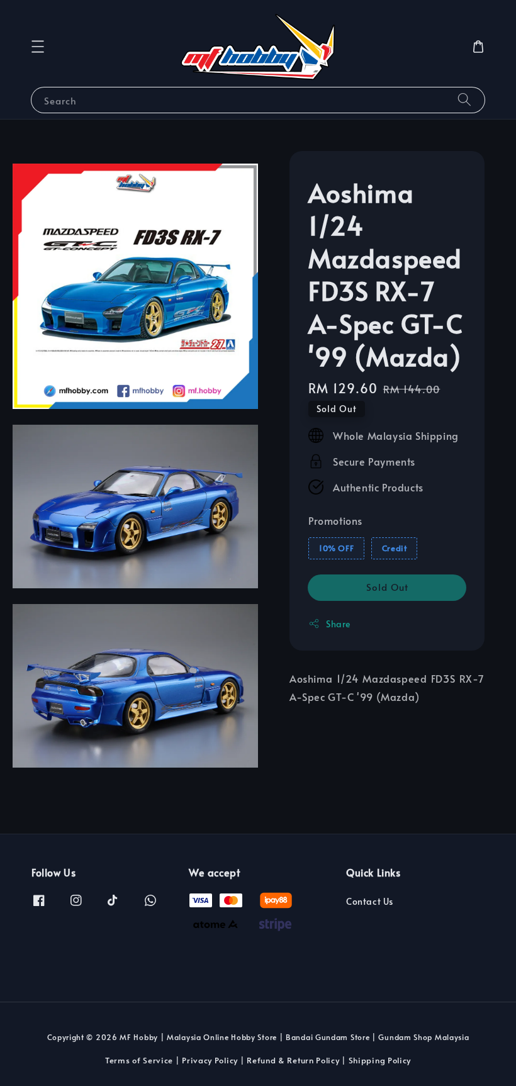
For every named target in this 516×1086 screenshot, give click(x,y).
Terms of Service (139, 1060)
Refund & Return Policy (293, 1060)
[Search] (464, 99)
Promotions (335, 520)
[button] (38, 46)
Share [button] (338, 624)
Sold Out (387, 586)
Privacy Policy (210, 1060)
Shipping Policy (380, 1060)
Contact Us (369, 901)
